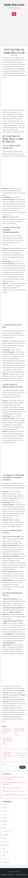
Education (4, 821)
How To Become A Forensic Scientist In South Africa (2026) (7, 739)
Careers (4, 814)
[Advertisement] (14, 32)
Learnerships (5, 835)
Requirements (5, 845)
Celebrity (4, 817)
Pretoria (4, 838)
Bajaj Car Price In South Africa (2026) (11, 787)
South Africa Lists (14, 4)
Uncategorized (6, 862)
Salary (3, 848)
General (4, 828)
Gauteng (4, 824)
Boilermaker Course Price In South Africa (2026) (19, 730)
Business (4, 807)
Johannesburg (6, 831)
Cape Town (5, 811)
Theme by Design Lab (21, 874)
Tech (3, 855)
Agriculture (5, 804)
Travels (4, 858)
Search (4, 764)
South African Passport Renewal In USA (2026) (13, 794)
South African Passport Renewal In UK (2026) (13, 791)
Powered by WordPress (7, 874)
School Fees (5, 851)
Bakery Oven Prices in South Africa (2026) (20, 755)
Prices (3, 841)
